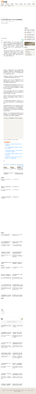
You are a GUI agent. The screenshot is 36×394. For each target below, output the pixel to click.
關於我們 (29, 390)
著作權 (16, 390)
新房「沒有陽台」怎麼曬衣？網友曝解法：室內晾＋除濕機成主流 (13, 154)
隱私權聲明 (19, 390)
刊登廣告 (4, 390)
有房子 (25, 3)
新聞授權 (11, 390)
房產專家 (20, 3)
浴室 (12, 5)
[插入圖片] (20, 319)
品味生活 (16, 3)
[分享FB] (2, 40)
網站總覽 (32, 390)
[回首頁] (4, 1)
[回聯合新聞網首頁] (2, 1)
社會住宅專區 (27, 51)
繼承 (5, 5)
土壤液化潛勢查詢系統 (29, 54)
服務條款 (14, 390)
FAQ (6, 390)
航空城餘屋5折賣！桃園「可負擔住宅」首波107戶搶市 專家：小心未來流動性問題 (13, 157)
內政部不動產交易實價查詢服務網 (30, 49)
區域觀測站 (7, 3)
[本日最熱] (34, 28)
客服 (8, 390)
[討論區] (2, 45)
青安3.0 (2, 5)
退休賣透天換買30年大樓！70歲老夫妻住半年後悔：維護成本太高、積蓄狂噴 (13, 151)
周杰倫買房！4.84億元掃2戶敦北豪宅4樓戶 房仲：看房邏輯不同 (13, 144)
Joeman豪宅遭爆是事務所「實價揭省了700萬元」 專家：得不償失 (13, 148)
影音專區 (29, 3)
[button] (34, 1)
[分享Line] (2, 42)
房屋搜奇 (12, 3)
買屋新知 (33, 3)
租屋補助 (9, 5)
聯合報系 (23, 390)
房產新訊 (2, 3)
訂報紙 (26, 390)
